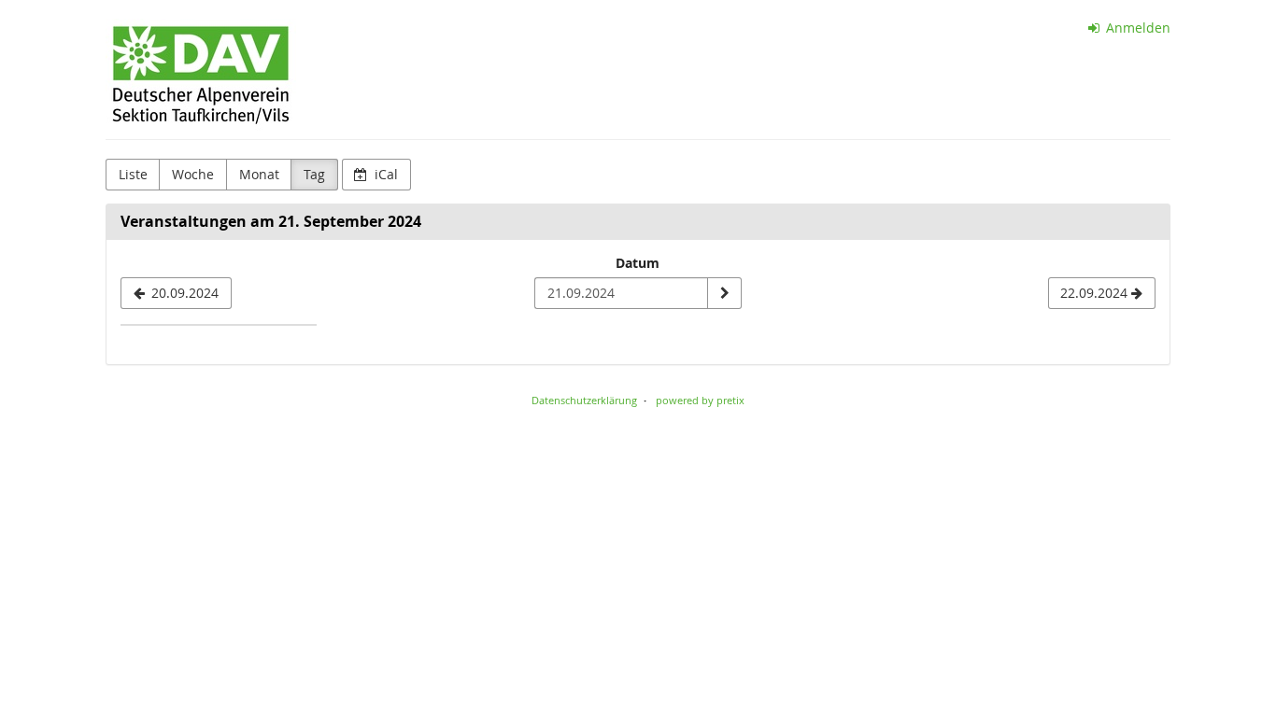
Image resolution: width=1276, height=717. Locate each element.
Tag (314, 174)
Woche (193, 174)
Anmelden (1136, 27)
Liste (133, 174)
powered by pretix (700, 400)
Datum (637, 263)
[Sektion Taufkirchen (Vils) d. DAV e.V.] (201, 75)
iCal (384, 174)
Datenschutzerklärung (584, 400)
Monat (259, 174)
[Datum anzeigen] (724, 293)
